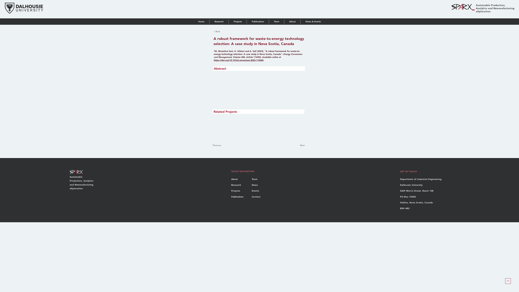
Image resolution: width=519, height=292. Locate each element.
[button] (258, 21)
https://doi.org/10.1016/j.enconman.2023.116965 (238, 60)
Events (255, 191)
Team (254, 179)
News (255, 185)
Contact (256, 196)
